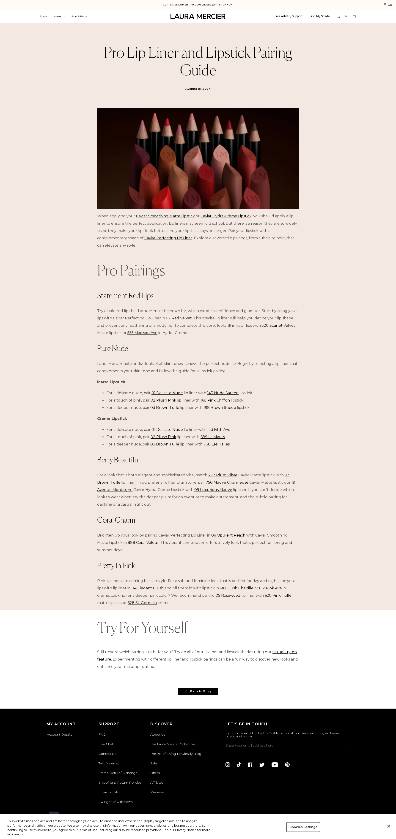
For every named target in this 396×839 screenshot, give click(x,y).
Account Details (59, 734)
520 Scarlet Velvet (278, 325)
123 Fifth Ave (218, 429)
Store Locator (110, 792)
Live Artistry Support (289, 16)
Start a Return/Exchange (118, 773)
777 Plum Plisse (222, 475)
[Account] (346, 16)
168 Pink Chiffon (215, 400)
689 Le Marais (213, 437)
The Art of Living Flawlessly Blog (175, 754)
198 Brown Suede (220, 407)
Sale (153, 763)
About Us (157, 734)
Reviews (157, 792)
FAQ (102, 734)
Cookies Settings (303, 827)
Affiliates (156, 782)
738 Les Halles (217, 444)
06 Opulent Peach (228, 535)
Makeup (59, 16)
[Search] (338, 16)
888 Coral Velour (143, 542)
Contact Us (107, 754)
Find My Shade (320, 16)
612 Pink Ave (270, 588)
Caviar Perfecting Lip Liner (168, 238)
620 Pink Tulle (278, 595)
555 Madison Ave (142, 333)
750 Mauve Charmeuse (227, 482)
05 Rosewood (228, 595)
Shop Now (226, 4)
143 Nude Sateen (223, 393)
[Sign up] (347, 746)
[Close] (389, 826)
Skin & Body (79, 16)
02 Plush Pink (163, 400)
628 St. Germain (142, 603)
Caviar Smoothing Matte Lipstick (165, 216)
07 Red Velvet (179, 318)
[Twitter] (262, 764)
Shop (43, 16)
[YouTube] (275, 764)
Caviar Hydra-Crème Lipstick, (226, 216)
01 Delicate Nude (167, 393)
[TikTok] (239, 764)
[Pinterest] (287, 764)
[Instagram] (228, 764)
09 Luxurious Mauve (213, 490)
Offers (155, 773)
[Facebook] (250, 764)
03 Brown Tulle (164, 407)
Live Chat (106, 744)
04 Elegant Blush (148, 588)
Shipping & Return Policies (120, 782)
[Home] (198, 16)
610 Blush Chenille (236, 588)
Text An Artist (109, 763)
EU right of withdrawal (116, 802)
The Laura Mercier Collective (172, 744)
